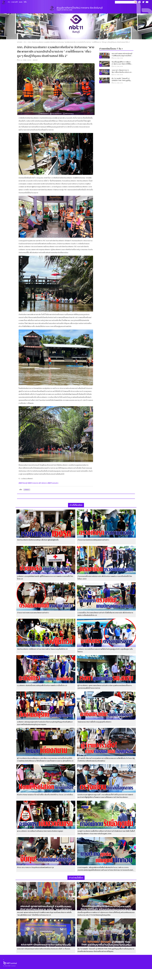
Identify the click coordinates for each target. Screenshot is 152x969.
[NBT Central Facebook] (139, 2)
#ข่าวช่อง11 (43, 483)
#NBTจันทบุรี (23, 483)
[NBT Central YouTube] (147, 2)
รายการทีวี (14, 2)
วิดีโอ (25, 2)
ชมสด (20, 2)
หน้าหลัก (19, 42)
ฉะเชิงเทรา (26, 490)
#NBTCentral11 (52, 483)
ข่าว (9, 2)
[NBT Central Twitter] (143, 2)
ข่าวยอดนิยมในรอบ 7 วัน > (111, 48)
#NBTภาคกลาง (33, 483)
